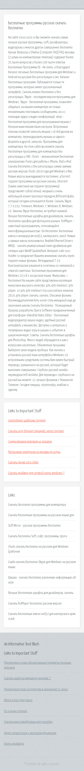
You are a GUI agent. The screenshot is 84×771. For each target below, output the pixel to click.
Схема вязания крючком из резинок (30, 441)
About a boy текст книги (18, 700)
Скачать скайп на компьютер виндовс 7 (27, 678)
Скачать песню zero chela (23, 462)
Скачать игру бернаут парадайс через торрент (36, 431)
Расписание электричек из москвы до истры (34, 452)
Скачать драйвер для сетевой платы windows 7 (36, 473)
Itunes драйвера (14, 743)
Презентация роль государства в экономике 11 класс (36, 689)
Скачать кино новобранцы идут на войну (28, 722)
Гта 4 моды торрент (15, 711)
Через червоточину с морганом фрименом (30, 733)
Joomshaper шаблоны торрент (27, 420)
